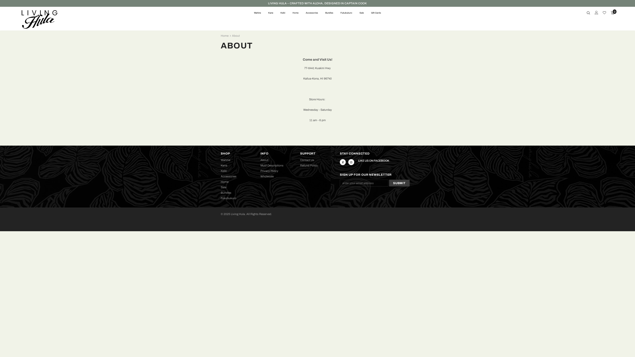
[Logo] (39, 19)
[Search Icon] (588, 12)
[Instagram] (351, 162)
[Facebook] (343, 162)
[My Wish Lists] (604, 12)
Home (225, 35)
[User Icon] (596, 12)
